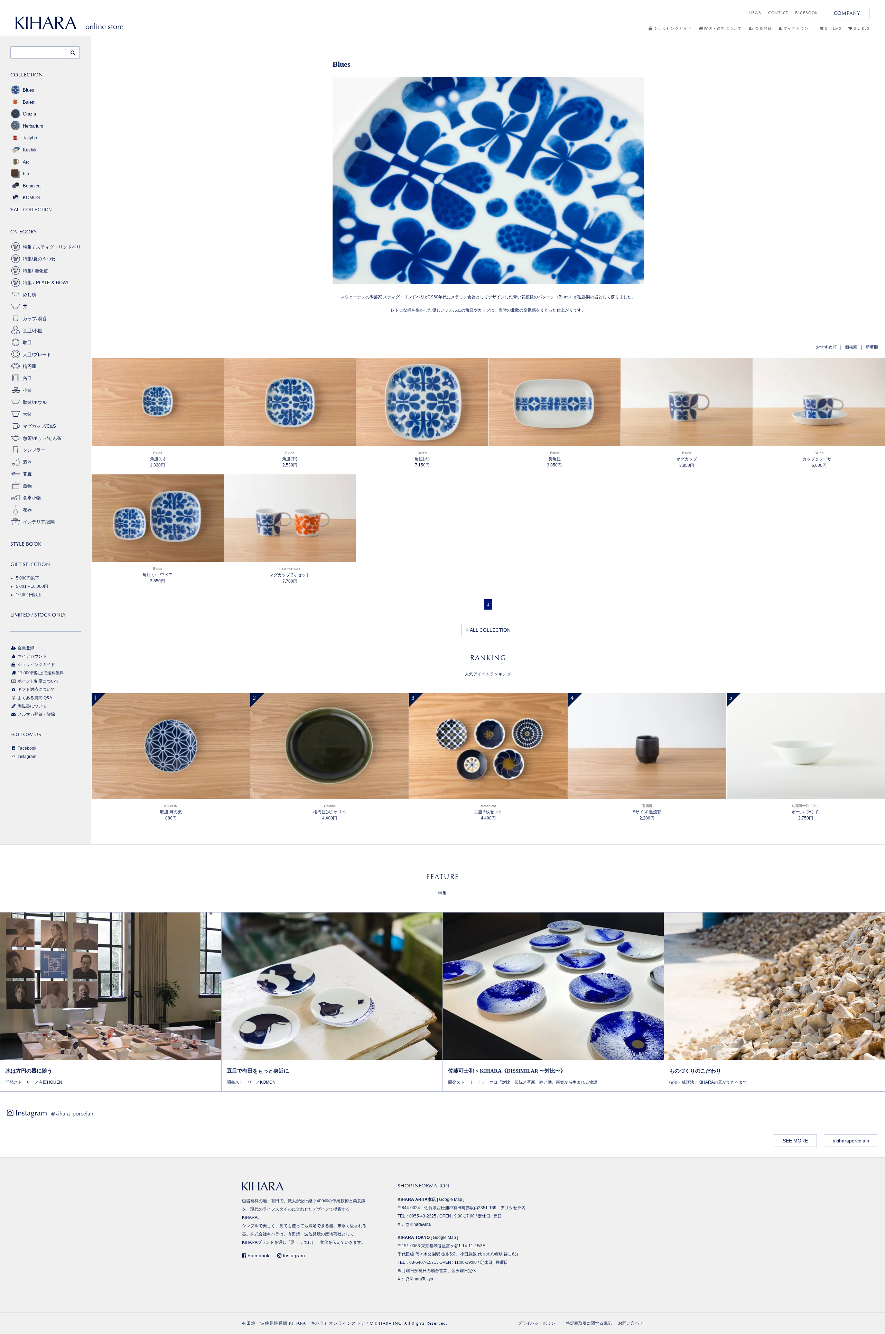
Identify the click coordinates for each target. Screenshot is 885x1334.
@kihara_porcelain (73, 1113)
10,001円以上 (28, 594)
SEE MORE (795, 1140)
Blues (28, 90)
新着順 (872, 347)
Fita (26, 173)
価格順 (851, 347)
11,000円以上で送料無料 (40, 672)
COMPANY (847, 13)
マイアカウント (797, 28)
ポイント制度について (38, 681)
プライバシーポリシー (538, 1323)
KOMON (31, 197)
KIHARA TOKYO (414, 1237)
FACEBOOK (806, 13)
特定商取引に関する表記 (589, 1323)
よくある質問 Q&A (34, 697)
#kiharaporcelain (851, 1140)
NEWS (755, 13)
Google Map (450, 1199)
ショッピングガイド (672, 28)
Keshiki (30, 149)
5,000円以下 (27, 578)
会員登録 (763, 28)
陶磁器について (32, 706)
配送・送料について (722, 28)
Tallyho (30, 137)
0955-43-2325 (422, 1216)
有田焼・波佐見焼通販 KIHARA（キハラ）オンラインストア (303, 1323)
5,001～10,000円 (32, 586)
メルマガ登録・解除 (36, 714)
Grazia (29, 114)
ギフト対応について (36, 689)
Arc (26, 162)
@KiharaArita (418, 1224)
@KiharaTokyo (419, 1279)
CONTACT (778, 13)
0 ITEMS (832, 28)
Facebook (26, 748)
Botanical (32, 185)
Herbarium (33, 126)
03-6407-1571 (422, 1262)
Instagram (26, 756)
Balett (29, 102)
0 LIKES (861, 28)
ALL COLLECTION (490, 630)
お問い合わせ (630, 1323)
